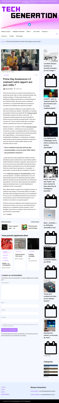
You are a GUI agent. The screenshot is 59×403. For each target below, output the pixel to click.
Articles (3, 392)
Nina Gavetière (9, 88)
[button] (30, 31)
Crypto (45, 372)
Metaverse (5, 257)
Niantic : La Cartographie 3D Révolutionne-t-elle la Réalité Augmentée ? (6, 264)
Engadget (9, 214)
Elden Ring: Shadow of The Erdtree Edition (19, 173)
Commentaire (5, 282)
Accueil (3, 389)
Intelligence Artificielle (18, 31)
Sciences (3, 36)
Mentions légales (5, 394)
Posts (47, 367)
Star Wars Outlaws (32, 127)
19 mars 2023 (47, 245)
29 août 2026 (47, 88)
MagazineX (27, 401)
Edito (45, 375)
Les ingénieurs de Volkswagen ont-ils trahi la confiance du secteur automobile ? (51, 142)
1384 (45, 373)
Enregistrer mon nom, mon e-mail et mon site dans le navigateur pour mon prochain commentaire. (20, 325)
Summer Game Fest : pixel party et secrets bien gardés (20, 255)
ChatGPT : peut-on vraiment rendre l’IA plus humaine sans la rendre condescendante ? (50, 103)
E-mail (3, 310)
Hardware (44, 31)
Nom (3, 302)
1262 (45, 367)
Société (12, 36)
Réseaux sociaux (5, 31)
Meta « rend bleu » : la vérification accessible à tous (50, 225)
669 (45, 376)
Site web (3, 317)
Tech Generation (34, 391)
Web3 (28, 31)
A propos (3, 387)
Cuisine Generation (35, 394)
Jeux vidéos (36, 31)
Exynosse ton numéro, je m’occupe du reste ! (51, 335)
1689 (45, 370)
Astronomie (46, 365)
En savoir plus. (33, 2)
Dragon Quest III (32, 113)
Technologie (19, 36)
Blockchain (46, 368)
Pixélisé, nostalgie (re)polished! (32, 255)
